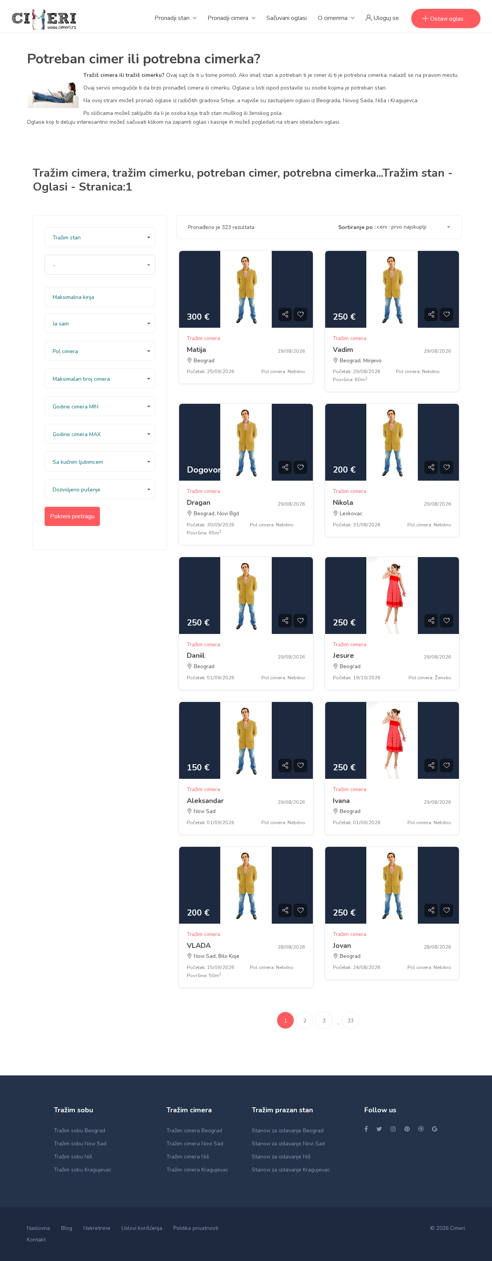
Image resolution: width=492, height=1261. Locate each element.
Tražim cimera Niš (187, 1156)
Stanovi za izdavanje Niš (281, 1156)
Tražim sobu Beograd (79, 1130)
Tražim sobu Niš (73, 1156)
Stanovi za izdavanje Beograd (288, 1130)
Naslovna (38, 1228)
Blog (66, 1228)
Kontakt (36, 1239)
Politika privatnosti (195, 1228)
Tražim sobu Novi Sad (80, 1143)
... (338, 1022)
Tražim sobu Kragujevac (82, 1169)
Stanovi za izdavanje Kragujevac (291, 1169)
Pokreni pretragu (72, 516)
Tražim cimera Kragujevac (197, 1169)
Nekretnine (96, 1228)
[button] (100, 237)
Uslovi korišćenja (141, 1228)
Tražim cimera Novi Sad (194, 1143)
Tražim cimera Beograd (194, 1130)
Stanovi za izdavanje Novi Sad (288, 1143)
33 (350, 1020)
